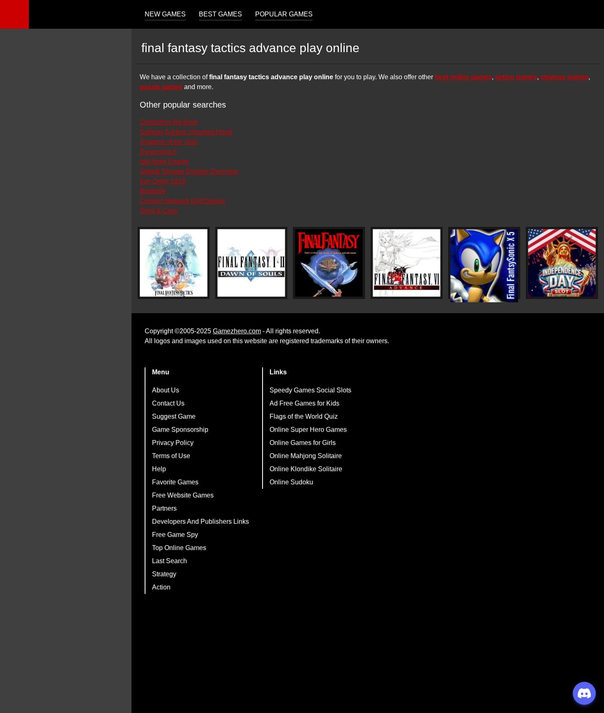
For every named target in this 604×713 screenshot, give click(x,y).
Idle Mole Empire (164, 161)
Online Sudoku (291, 482)
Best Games (220, 14)
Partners (164, 508)
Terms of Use (171, 455)
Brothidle (153, 191)
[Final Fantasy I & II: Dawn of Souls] (251, 262)
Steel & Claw (159, 210)
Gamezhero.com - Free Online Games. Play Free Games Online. (80, 14)
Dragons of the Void (168, 141)
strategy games (564, 76)
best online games (463, 76)
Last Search (169, 560)
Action (161, 587)
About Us (165, 390)
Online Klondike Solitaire (306, 468)
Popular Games (284, 14)
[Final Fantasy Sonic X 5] (484, 265)
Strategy (164, 574)
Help (159, 468)
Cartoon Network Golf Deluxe (182, 200)
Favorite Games (175, 482)
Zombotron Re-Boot (168, 122)
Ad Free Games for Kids (304, 403)
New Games (165, 14)
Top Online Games (179, 547)
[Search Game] (590, 16)
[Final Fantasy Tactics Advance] (173, 262)
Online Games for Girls (303, 442)
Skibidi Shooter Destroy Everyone (189, 171)
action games (516, 76)
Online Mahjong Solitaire (306, 455)
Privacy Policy (173, 442)
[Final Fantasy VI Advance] (406, 262)
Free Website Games (183, 495)
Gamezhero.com (237, 331)
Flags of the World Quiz (304, 416)
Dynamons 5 (158, 151)
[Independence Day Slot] (561, 262)
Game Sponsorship (180, 429)
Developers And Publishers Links (200, 521)
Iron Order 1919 (162, 181)
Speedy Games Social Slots (310, 390)
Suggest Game (174, 416)
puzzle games (161, 86)
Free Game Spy (175, 534)
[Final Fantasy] (328, 262)
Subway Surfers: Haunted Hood (186, 131)
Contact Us (168, 403)
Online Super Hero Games (308, 429)
